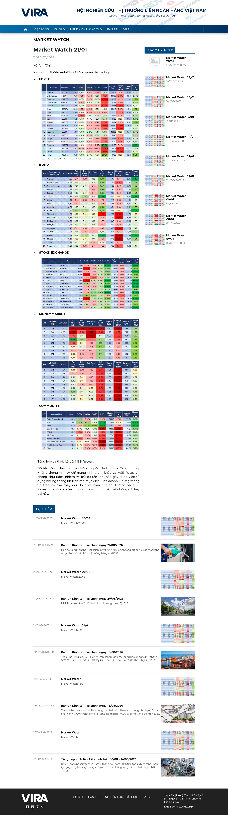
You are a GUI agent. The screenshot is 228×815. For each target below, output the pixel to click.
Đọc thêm (44, 509)
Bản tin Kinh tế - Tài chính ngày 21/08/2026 (92, 545)
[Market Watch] (178, 686)
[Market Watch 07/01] (155, 239)
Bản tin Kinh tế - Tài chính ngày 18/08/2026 (92, 705)
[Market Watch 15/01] (155, 120)
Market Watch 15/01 (180, 117)
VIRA (34, 13)
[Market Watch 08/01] (155, 219)
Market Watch (51, 39)
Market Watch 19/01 (180, 77)
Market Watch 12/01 (180, 176)
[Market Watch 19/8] (178, 633)
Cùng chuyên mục (160, 50)
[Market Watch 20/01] (155, 61)
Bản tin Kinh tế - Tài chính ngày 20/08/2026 (92, 598)
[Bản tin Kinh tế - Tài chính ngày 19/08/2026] (178, 659)
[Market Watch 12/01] (155, 180)
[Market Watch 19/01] (155, 81)
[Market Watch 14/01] (155, 140)
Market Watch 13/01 (180, 156)
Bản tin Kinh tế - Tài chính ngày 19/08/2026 (92, 652)
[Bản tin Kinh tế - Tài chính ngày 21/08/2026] (178, 552)
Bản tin (112, 29)
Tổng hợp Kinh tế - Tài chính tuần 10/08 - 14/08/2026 (99, 759)
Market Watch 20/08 (75, 518)
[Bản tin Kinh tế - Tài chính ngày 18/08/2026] (178, 713)
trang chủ (25, 29)
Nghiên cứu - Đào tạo (86, 29)
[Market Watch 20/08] (178, 526)
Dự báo (59, 29)
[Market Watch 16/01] (155, 101)
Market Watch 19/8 (74, 625)
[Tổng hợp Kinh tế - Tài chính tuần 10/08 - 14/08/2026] (178, 766)
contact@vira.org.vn (183, 806)
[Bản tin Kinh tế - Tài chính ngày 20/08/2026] (178, 606)
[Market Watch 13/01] (155, 160)
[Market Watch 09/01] (155, 199)
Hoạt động (40, 29)
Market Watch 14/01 (180, 136)
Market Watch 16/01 (180, 97)
